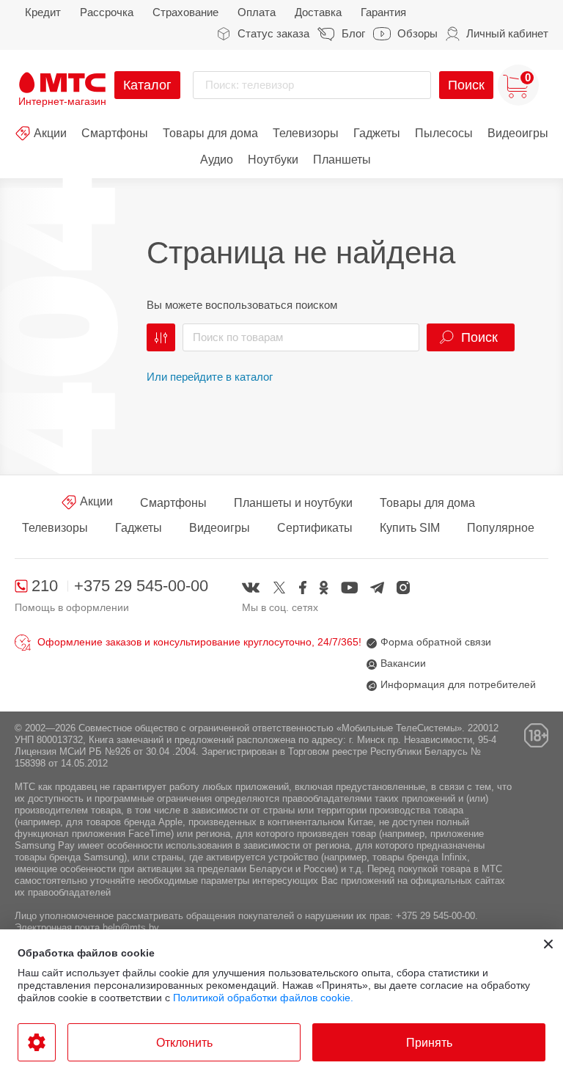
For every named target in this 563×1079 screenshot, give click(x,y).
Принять (429, 1042)
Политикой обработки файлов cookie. (263, 997)
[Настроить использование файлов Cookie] (37, 1042)
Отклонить (184, 1042)
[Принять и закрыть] (548, 944)
